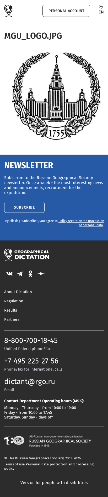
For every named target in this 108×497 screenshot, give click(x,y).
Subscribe (24, 207)
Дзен (41, 273)
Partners (11, 320)
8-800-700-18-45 (31, 341)
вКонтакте (9, 273)
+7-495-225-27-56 (31, 361)
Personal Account (66, 11)
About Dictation (18, 292)
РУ (101, 7)
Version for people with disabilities (54, 483)
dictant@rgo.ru (29, 382)
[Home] (8, 11)
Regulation (13, 301)
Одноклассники (30, 273)
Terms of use (14, 464)
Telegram (20, 273)
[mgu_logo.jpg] (54, 143)
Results (10, 310)
